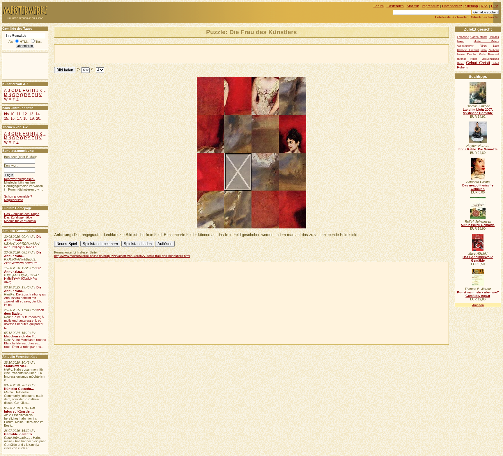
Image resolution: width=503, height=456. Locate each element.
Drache (471, 54)
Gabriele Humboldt (468, 50)
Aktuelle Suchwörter (484, 17)
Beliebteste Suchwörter (451, 17)
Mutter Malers (486, 41)
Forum (378, 6)
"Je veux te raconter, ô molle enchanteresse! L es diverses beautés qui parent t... (24, 322)
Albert (483, 45)
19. (32, 118)
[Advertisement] (122, 53)
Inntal (484, 50)
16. (13, 118)
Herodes (494, 37)
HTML (24, 41)
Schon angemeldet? (18, 196)
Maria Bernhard (489, 54)
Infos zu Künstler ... (19, 411)
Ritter (473, 58)
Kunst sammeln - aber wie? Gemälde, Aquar (478, 293)
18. (26, 118)
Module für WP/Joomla (20, 221)
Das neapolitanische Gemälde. (477, 187)
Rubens (462, 67)
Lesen (460, 41)
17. (19, 118)
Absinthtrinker (465, 45)
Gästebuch (395, 6)
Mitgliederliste (13, 200)
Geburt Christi (478, 63)
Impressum (430, 6)
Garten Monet (478, 37)
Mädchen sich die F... (20, 336)
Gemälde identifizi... (19, 434)
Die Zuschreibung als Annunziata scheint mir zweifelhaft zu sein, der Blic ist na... (25, 300)
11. (19, 114)
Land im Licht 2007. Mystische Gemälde (478, 111)
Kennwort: (11, 165)
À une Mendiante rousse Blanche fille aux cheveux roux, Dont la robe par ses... (25, 343)
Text (39, 41)
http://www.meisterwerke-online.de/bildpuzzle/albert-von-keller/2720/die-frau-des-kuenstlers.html (122, 256)
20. (38, 118)
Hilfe (494, 6)
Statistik (413, 6)
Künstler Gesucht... (19, 388)
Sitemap (471, 6)
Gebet (495, 63)
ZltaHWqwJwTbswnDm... (22, 263)
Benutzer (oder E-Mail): (20, 157)
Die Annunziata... (22, 238)
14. (38, 114)
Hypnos (461, 58)
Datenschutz (452, 6)
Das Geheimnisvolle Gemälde (478, 258)
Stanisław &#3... (16, 366)
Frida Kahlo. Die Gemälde (477, 149)
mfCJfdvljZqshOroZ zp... (21, 247)
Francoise (463, 37)
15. (6, 118)
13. (31, 114)
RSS (484, 6)
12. (25, 114)
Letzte (461, 54)
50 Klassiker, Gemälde (478, 225)
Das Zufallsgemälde (18, 217)
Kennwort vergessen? (19, 179)
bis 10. (9, 114)
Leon (496, 45)
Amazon (478, 305)
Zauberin (493, 50)
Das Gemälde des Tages (21, 214)
